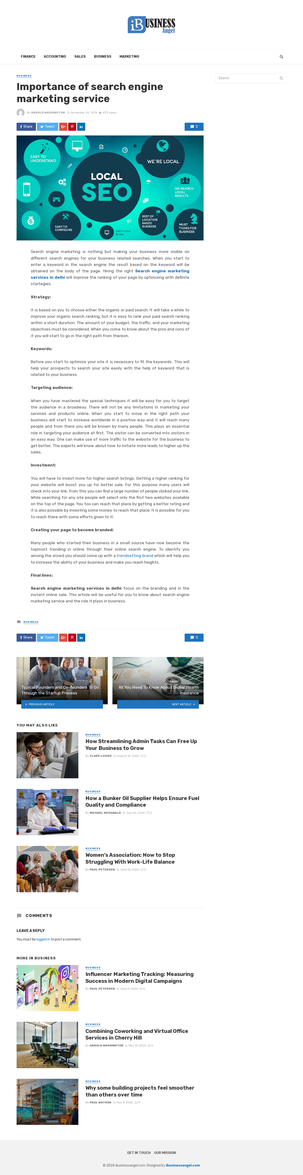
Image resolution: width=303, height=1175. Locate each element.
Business (102, 57)
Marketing (129, 57)
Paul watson (100, 1102)
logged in (43, 939)
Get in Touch (139, 1153)
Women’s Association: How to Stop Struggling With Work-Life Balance (130, 858)
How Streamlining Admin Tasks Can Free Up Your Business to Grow (141, 744)
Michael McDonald (105, 812)
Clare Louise (101, 755)
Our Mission (165, 1153)
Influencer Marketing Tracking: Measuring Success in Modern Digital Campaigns (139, 977)
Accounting (55, 57)
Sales (80, 57)
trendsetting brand (135, 555)
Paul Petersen (102, 869)
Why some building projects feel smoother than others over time (139, 1091)
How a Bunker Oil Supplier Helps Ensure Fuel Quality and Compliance (142, 801)
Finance (28, 57)
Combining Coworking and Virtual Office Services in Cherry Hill (136, 1034)
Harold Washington (48, 112)
